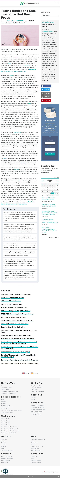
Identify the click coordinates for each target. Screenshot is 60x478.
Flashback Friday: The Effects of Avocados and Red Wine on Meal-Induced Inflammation (19, 343)
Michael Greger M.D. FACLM (15, 21)
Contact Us (34, 456)
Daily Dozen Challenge (37, 391)
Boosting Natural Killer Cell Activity (13, 327)
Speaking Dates (5, 405)
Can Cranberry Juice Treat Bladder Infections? (17, 320)
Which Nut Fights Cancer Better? (12, 297)
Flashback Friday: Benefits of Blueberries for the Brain (19, 363)
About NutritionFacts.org (38, 439)
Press (32, 458)
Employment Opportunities (38, 409)
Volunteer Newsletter (7, 458)
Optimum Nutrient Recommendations (11, 411)
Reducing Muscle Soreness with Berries (14, 324)
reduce (17, 57)
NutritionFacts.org (31, 3)
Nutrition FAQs (5, 409)
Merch (33, 399)
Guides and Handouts (7, 407)
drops (19, 181)
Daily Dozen (34, 389)
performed (23, 163)
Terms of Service (35, 450)
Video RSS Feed (5, 460)
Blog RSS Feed (5, 462)
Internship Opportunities (37, 407)
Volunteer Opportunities (37, 405)
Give (21, 145)
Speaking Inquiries (36, 460)
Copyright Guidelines (37, 446)
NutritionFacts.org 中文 (7, 450)
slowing (16, 169)
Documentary (9, 393)
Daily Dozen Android (36, 388)
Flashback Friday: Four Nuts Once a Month (16, 294)
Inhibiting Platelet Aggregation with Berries (16, 335)
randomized (17, 132)
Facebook (48, 86)
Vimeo (3, 448)
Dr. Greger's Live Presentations (9, 391)
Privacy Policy (35, 448)
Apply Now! (55, 472)
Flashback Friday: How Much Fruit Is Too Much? (17, 338)
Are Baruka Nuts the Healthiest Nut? (13, 317)
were (29, 104)
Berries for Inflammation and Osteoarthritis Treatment (19, 360)
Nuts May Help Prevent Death (11, 304)
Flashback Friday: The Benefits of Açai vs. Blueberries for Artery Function (19, 348)
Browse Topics (5, 386)
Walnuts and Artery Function (11, 301)
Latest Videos (5, 389)
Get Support (34, 443)
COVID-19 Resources (6, 412)
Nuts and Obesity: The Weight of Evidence (15, 311)
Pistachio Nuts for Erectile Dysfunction (14, 307)
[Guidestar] (1, 471)
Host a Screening (35, 415)
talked (5, 159)
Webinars (3, 403)
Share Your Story (35, 413)
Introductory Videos (6, 388)
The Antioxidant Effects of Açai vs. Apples (15, 352)
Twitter (47, 89)
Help (32, 441)
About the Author (48, 22)
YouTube (47, 93)
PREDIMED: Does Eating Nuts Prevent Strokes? (17, 314)
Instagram (48, 97)
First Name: (50, 140)
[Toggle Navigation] (56, 2)
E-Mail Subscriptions (6, 456)
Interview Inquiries (36, 462)
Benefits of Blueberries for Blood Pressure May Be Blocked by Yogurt (18, 356)
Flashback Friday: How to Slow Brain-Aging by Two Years (18, 331)
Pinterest (47, 100)
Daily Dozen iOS (35, 386)
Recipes (3, 401)
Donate (33, 397)
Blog (2, 399)
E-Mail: (50, 147)
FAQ (32, 445)
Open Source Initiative (37, 411)
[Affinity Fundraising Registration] (5, 471)
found (11, 75)
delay (9, 63)
